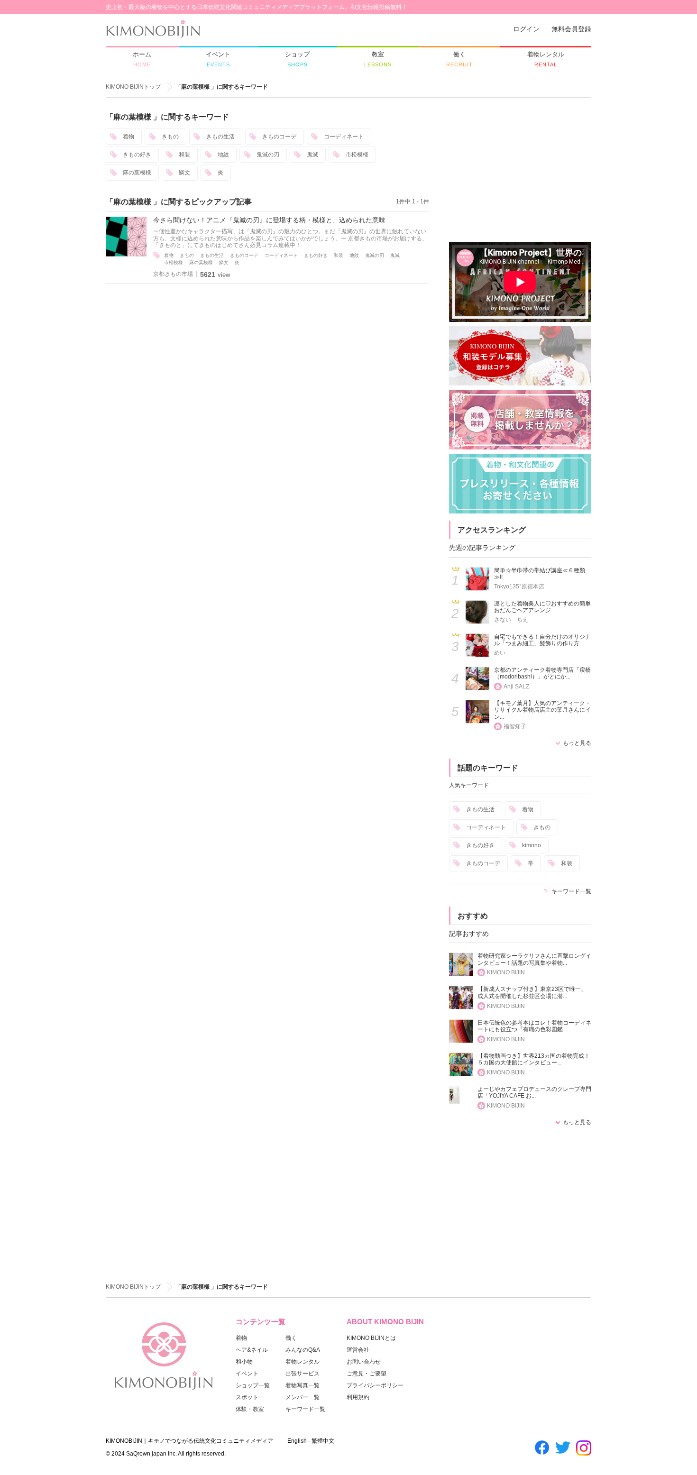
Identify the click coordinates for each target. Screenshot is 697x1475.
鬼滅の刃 (268, 154)
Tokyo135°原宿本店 (519, 586)
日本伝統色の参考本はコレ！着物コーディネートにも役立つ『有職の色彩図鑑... (534, 1026)
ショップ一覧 (253, 1385)
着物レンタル (302, 1361)
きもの (170, 136)
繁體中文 (323, 1441)
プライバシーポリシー (375, 1385)
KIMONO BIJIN (506, 972)
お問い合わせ (364, 1361)
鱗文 (184, 172)
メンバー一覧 (302, 1397)
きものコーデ (279, 136)
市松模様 (357, 154)
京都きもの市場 (173, 274)
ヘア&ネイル (252, 1350)
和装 (184, 154)
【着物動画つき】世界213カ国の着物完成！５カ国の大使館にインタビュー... (533, 1059)
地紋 (223, 154)
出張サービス (302, 1373)
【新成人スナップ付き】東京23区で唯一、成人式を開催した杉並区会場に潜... (532, 992)
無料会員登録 (571, 29)
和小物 (244, 1361)
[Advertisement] (520, 171)
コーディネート (344, 136)
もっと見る (577, 743)
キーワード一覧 (571, 891)
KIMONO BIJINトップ (133, 86)
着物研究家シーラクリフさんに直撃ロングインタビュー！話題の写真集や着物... (534, 959)
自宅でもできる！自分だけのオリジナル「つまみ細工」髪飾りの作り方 (542, 640)
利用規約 (358, 1397)
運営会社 (358, 1350)
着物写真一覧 (302, 1385)
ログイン (526, 29)
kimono (531, 845)
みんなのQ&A (302, 1350)
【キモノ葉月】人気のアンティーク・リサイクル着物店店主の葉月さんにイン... (542, 710)
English (297, 1441)
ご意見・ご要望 (366, 1373)
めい (499, 653)
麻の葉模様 (137, 172)
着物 (128, 136)
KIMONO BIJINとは (371, 1338)
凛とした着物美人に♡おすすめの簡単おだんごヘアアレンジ (542, 607)
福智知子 (515, 726)
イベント (247, 1373)
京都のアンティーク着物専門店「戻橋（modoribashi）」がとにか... (542, 673)
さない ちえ (511, 619)
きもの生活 (220, 136)
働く (291, 1338)
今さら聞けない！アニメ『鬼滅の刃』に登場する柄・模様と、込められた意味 (269, 220)
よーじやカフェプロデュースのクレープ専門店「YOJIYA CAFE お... (534, 1092)
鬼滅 (312, 154)
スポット (247, 1397)
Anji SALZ (516, 686)
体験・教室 (250, 1409)
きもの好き (137, 154)
